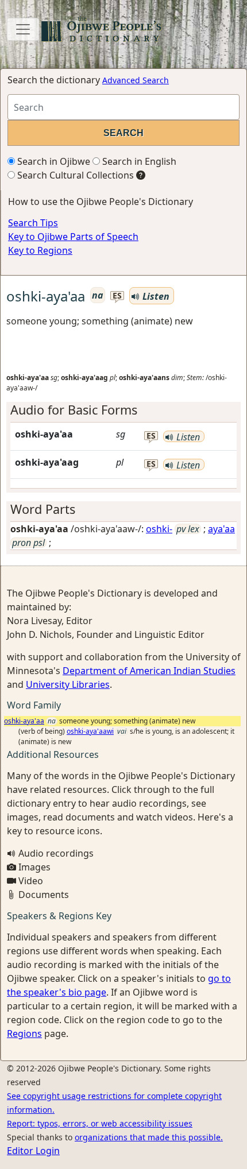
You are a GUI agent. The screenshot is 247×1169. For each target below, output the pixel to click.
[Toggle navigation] (23, 29)
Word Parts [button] (42, 509)
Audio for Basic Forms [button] (73, 409)
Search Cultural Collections (74, 175)
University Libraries (68, 684)
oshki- (159, 528)
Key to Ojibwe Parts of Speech (73, 236)
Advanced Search (135, 80)
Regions (24, 1033)
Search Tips (33, 222)
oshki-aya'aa (24, 721)
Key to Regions (40, 250)
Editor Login (33, 1150)
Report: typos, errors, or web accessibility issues (99, 1123)
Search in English (138, 161)
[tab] (123, 409)
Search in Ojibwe (52, 161)
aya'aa (221, 528)
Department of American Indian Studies (149, 670)
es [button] (117, 296)
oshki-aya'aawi (90, 731)
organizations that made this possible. (149, 1137)
